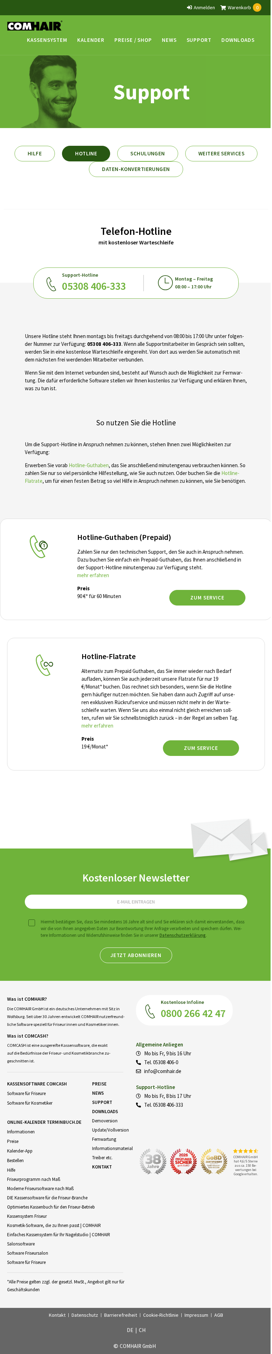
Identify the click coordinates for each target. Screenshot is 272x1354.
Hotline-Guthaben (89, 465)
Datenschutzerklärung (182, 935)
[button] (47, 40)
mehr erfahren (93, 575)
